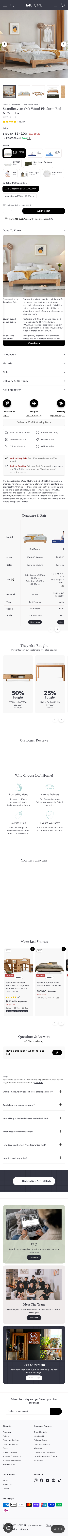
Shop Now (35, 622)
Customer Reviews (11, 1440)
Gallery (6, 1436)
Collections (15, 105)
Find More (34, 1257)
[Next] (63, 44)
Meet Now (34, 1318)
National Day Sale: (19, 458)
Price (5, 128)
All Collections (9, 1464)
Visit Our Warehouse (12, 1460)
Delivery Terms (40, 1440)
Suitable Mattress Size (15, 183)
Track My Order (40, 1432)
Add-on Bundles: (18, 466)
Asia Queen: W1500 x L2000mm (20, 188)
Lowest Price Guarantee (44, 1452)
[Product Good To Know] (34, 290)
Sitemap (24, 1529)
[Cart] (63, 5)
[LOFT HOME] (34, 5)
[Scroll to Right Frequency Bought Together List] (61, 719)
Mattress (58, 466)
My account (39, 1460)
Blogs (5, 1448)
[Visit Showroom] (34, 1344)
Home (5, 105)
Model (6, 145)
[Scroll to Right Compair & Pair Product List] (57, 629)
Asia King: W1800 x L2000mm (19, 196)
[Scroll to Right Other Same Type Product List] (61, 1022)
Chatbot (38, 1082)
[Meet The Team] (34, 1284)
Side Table (19, 469)
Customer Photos (10, 1444)
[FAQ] (34, 1224)
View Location (34, 1378)
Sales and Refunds (42, 1444)
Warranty (38, 1448)
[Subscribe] (56, 1411)
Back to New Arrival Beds (36, 1180)
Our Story (7, 1432)
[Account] (55, 5)
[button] (57, 1052)
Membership (39, 1436)
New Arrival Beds (31, 105)
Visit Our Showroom (12, 1456)
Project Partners (10, 1452)
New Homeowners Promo (45, 1456)
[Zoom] (34, 43)
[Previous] (4, 44)
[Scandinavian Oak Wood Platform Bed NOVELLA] (35, 534)
